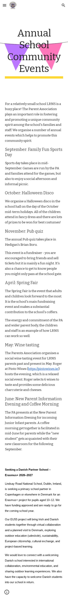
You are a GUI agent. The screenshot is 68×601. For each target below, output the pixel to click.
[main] (34, 53)
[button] (4, 5)
